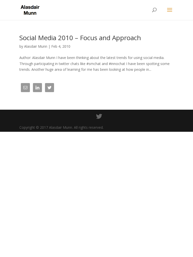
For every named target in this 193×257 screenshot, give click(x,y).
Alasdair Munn (35, 46)
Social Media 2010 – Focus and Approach (80, 37)
